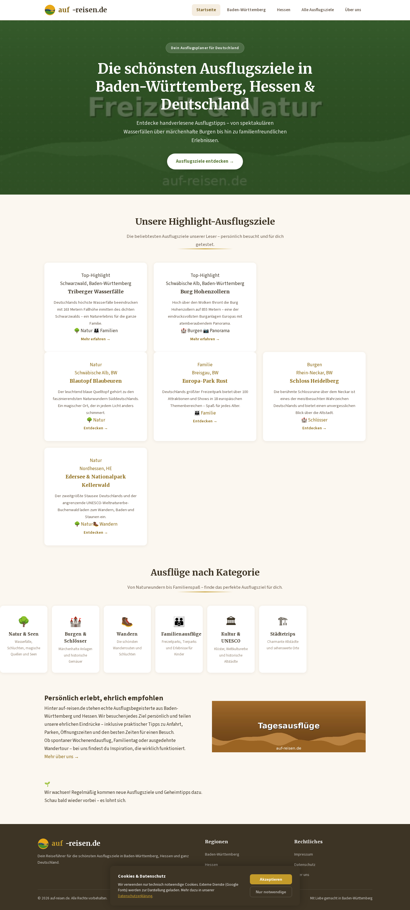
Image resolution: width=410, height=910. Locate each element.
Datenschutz (304, 865)
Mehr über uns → (61, 756)
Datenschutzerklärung (135, 896)
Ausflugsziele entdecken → (205, 161)
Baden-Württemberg (246, 10)
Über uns (353, 10)
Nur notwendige (271, 892)
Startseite (206, 10)
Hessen (283, 10)
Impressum (303, 854)
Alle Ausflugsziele (318, 10)
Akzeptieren (271, 879)
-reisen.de (82, 10)
